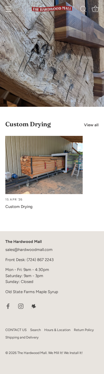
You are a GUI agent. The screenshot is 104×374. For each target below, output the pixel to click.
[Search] (83, 10)
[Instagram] (20, 305)
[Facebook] (8, 305)
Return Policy (84, 330)
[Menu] (8, 9)
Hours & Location (57, 330)
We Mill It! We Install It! (65, 353)
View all (91, 125)
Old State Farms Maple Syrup (31, 291)
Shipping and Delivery (22, 337)
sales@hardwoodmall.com (29, 249)
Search (35, 330)
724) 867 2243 (41, 259)
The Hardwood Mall (32, 353)
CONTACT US (16, 330)
